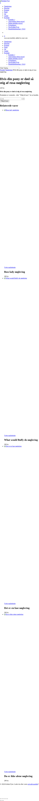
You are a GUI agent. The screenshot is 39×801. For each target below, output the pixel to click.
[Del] (5, 798)
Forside (2, 70)
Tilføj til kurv (4, 101)
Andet (6, 51)
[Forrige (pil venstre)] (1, 800)
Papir (6, 47)
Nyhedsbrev (12, 60)
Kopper (6, 45)
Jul (5, 49)
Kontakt (6, 53)
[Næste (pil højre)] (3, 800)
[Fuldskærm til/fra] (3, 798)
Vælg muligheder (10, 267)
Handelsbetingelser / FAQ (16, 64)
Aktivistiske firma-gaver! (16, 57)
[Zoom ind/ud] (1, 798)
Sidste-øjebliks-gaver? (15, 58)
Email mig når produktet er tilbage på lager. (14, 796)
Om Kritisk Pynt (13, 62)
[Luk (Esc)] (7, 798)
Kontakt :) (11, 55)
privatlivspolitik (33, 784)
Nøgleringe (8, 41)
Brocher (6, 43)
